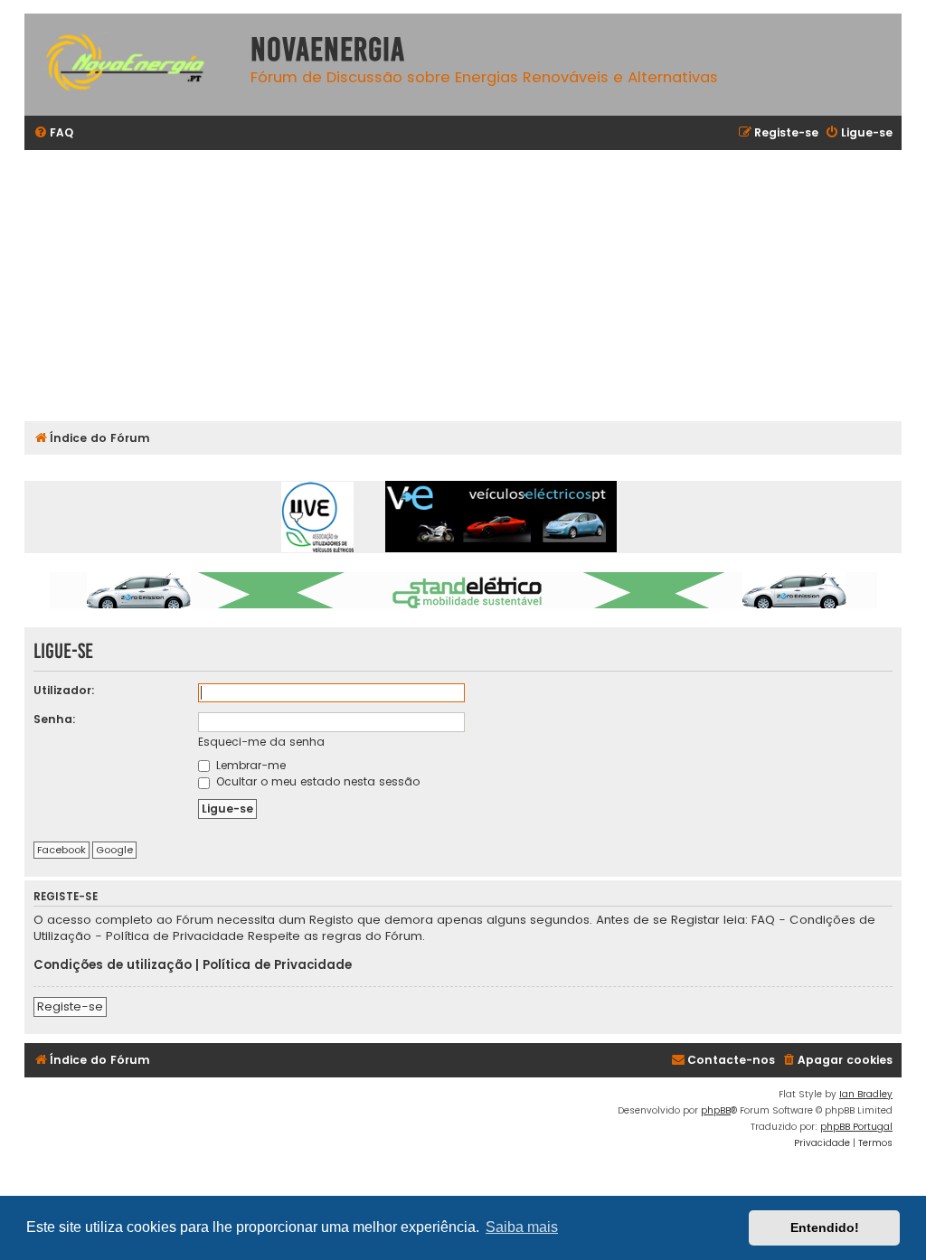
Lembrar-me (249, 765)
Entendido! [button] (824, 1227)
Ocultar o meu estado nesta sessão (316, 781)
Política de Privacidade (277, 965)
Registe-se (70, 1006)
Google (114, 849)
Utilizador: (64, 690)
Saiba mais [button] (522, 1227)
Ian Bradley (866, 1094)
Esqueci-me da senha (261, 741)
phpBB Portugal (856, 1126)
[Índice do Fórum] (133, 64)
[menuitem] (53, 133)
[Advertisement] (463, 285)
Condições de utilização (112, 965)
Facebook (61, 849)
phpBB (716, 1110)
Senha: (54, 719)
